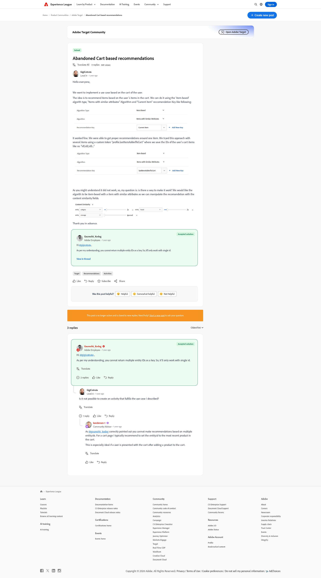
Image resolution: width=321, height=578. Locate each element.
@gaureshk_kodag (99, 431)
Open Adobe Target (236, 32)
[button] (262, 15)
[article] (134, 362)
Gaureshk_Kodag (92, 236)
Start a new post (157, 315)
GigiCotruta (85, 71)
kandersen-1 (99, 422)
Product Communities (60, 15)
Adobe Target (77, 15)
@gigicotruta (85, 245)
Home (45, 15)
